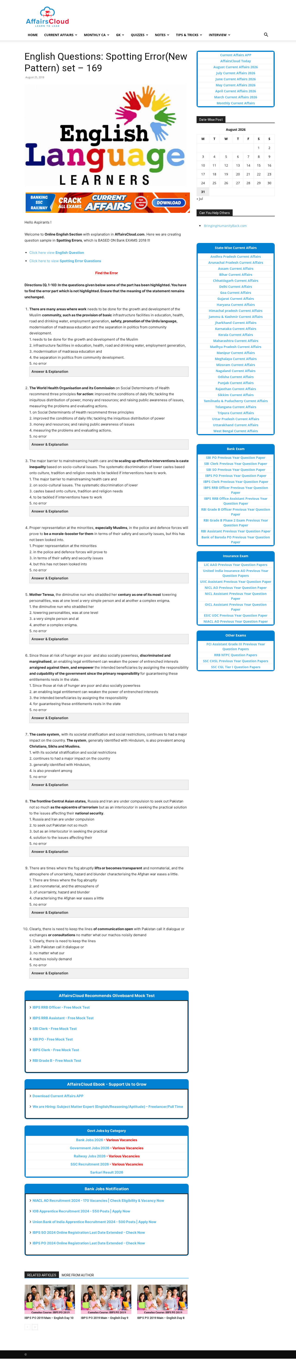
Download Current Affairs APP (58, 1096)
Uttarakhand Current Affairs (235, 425)
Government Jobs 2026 (106, 1148)
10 (203, 165)
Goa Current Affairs (235, 292)
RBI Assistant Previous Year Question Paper (236, 531)
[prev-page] (27, 1327)
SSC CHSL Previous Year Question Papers (235, 661)
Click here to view (65, 261)
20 (238, 174)
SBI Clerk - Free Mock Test (55, 1028)
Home (33, 35)
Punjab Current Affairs (236, 383)
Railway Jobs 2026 (107, 1156)
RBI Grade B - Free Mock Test (57, 1060)
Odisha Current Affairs (236, 377)
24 (203, 183)
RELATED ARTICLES (41, 1275)
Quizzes (138, 35)
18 (214, 174)
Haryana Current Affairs (236, 304)
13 (238, 165)
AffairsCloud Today (235, 61)
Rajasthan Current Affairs (236, 389)
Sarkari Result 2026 (106, 1172)
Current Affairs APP (235, 55)
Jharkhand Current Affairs (235, 322)
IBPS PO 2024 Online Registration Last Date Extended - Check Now (89, 1243)
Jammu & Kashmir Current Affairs (236, 316)
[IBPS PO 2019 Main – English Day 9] (107, 1299)
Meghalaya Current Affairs (236, 359)
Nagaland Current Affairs (236, 371)
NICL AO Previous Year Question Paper (236, 587)
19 (226, 174)
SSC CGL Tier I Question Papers (235, 667)
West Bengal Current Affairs (235, 431)
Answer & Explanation (49, 371)
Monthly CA (95, 35)
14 (248, 165)
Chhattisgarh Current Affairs (235, 280)
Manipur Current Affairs (236, 353)
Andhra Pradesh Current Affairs (235, 256)
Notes (160, 35)
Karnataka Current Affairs (235, 328)
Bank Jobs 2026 (106, 1140)
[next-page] (35, 1327)
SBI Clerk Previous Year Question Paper (235, 463)
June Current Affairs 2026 (236, 79)
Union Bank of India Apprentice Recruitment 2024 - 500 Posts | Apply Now (94, 1222)
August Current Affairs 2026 (235, 67)
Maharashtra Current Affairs (235, 341)
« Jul (200, 198)
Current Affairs (59, 35)
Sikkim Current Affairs (236, 395)
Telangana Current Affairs (235, 407)
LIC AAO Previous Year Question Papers (235, 564)
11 (214, 165)
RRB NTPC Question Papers (235, 655)
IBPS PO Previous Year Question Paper (235, 475)
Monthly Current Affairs (236, 103)
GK (118, 35)
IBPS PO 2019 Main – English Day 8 (160, 1318)
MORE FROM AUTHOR (78, 1275)
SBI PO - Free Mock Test (53, 1039)
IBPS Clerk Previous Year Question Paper (235, 481)
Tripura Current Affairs (236, 413)
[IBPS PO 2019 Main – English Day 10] (50, 1299)
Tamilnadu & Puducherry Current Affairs (236, 401)
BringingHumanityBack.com (225, 226)
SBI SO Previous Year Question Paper (235, 469)
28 (248, 183)
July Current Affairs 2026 (235, 73)
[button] (265, 35)
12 (226, 165)
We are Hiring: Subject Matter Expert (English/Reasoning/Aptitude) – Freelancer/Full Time (108, 1106)
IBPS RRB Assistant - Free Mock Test (63, 1018)
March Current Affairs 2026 (235, 97)
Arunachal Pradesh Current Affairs (235, 262)
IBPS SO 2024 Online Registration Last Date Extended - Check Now (89, 1232)
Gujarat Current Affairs (235, 298)
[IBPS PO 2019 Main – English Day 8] (163, 1299)
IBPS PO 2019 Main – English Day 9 (104, 1318)
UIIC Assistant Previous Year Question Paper (235, 581)
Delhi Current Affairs (235, 286)
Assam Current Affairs (235, 268)
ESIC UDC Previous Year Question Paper (235, 615)
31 (203, 192)
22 (259, 174)
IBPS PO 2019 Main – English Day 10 (49, 1318)
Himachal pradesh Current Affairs (235, 310)
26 (226, 183)
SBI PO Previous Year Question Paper (235, 457)
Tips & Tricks (187, 35)
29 (259, 183)
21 (248, 174)
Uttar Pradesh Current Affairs (235, 419)
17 (203, 174)
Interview (218, 35)
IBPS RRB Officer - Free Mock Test (61, 1007)
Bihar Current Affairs (235, 274)
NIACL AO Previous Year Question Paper (236, 621)
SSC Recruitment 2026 (107, 1164)
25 (214, 183)
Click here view (56, 252)
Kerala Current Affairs (235, 334)
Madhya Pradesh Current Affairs (235, 347)
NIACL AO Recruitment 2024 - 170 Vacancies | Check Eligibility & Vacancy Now (98, 1200)
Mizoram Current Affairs (235, 365)
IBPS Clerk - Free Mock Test (56, 1050)
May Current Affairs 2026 (236, 85)
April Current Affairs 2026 (235, 91)
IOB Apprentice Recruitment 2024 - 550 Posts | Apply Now (81, 1211)
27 (238, 183)
